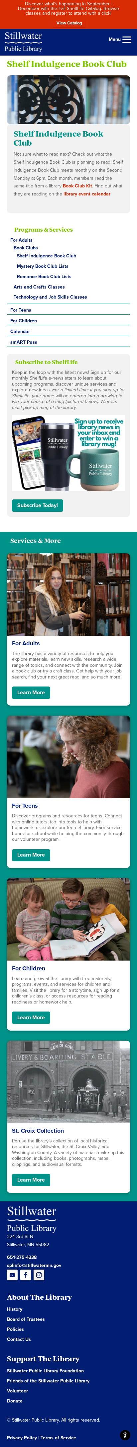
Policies (15, 1329)
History (14, 1309)
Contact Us (19, 1339)
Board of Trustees (26, 1319)
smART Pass (23, 342)
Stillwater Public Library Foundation (45, 1371)
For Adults (21, 240)
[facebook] (25, 1275)
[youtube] (12, 1275)
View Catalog (69, 23)
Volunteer (17, 1391)
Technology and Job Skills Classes (50, 297)
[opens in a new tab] (39, 1275)
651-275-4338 (22, 1257)
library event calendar (86, 194)
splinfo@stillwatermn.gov (34, 1265)
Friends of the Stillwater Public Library (48, 1381)
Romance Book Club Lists (44, 276)
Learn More (31, 692)
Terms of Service (58, 1438)
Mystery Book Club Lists (42, 266)
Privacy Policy (22, 1438)
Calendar (20, 331)
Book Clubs (26, 248)
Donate (15, 1401)
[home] (23, 42)
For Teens (20, 310)
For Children (23, 321)
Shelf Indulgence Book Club (46, 256)
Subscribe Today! (37, 505)
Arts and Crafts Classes (39, 287)
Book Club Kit (77, 186)
